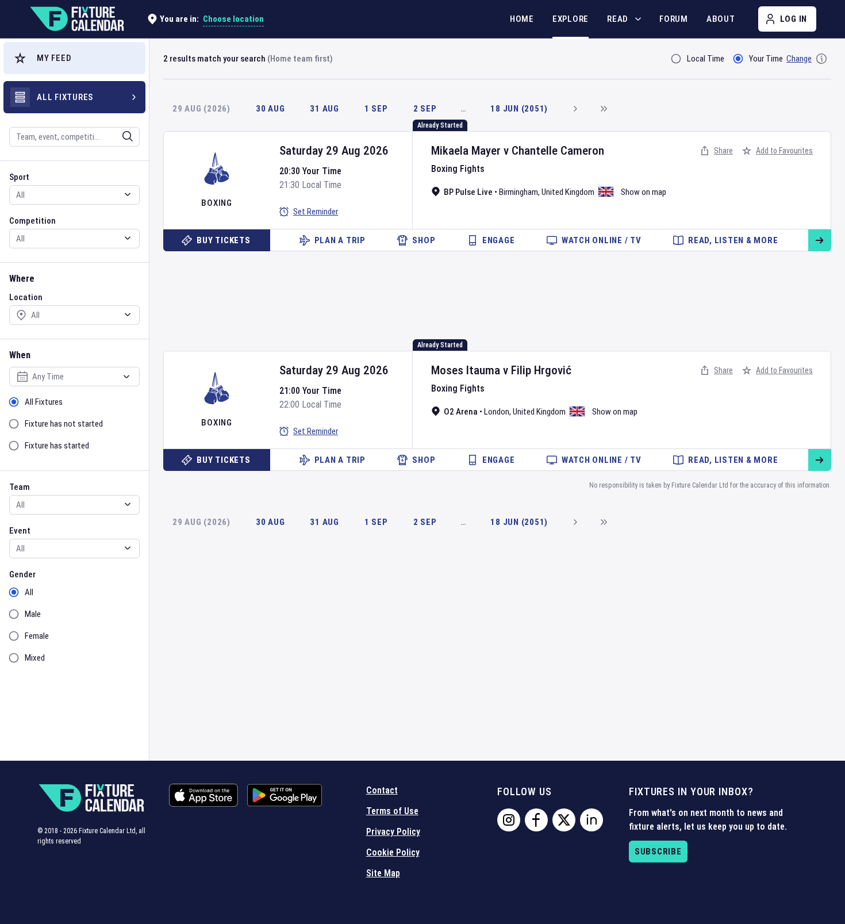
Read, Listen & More (733, 240)
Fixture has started (57, 445)
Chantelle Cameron (558, 151)
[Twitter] (563, 819)
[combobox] (59, 137)
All (29, 592)
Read (617, 19)
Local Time (705, 58)
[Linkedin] (591, 819)
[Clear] (120, 136)
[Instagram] (508, 819)
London (496, 412)
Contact (382, 790)
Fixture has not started (64, 424)
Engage (498, 240)
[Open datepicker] (126, 376)
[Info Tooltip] (821, 58)
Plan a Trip (340, 240)
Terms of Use (392, 811)
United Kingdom (567, 192)
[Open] (127, 136)
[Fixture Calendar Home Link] (76, 19)
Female (37, 636)
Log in (794, 19)
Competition (32, 221)
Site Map (383, 873)
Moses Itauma (465, 370)
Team (19, 487)
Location (26, 297)
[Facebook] (536, 819)
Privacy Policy (393, 831)
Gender (22, 574)
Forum (673, 19)
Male (33, 614)
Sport (19, 177)
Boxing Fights (458, 168)
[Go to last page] (603, 109)
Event (19, 531)
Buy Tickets (223, 240)
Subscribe (658, 851)
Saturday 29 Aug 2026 (334, 151)
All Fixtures (44, 402)
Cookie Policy (393, 852)
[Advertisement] (497, 291)
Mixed (35, 658)
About (720, 19)
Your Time (766, 58)
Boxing (216, 203)
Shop (423, 240)
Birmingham (518, 192)
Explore (570, 19)
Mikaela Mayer (466, 151)
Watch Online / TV (602, 240)
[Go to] (819, 240)
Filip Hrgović (541, 370)
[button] (74, 58)
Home (522, 19)
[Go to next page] (575, 109)
